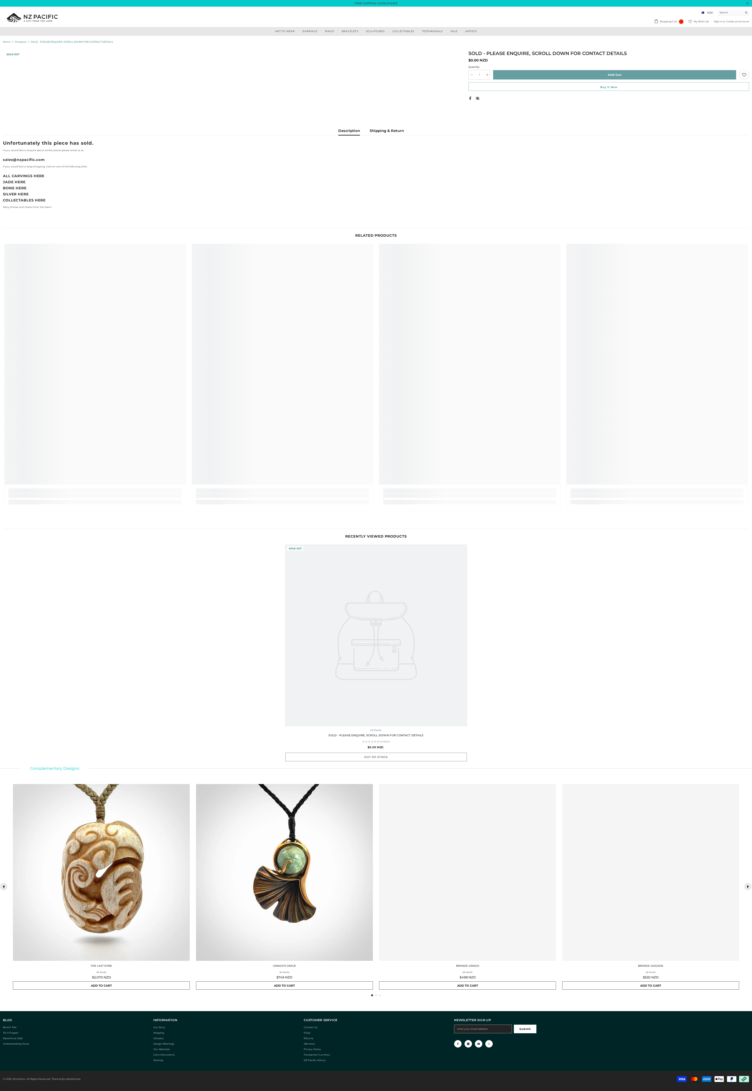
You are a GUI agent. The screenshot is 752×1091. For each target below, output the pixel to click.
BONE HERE (15, 188)
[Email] (477, 98)
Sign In (718, 21)
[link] (95, 496)
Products (20, 41)
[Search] (733, 13)
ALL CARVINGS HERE (23, 176)
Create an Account (737, 21)
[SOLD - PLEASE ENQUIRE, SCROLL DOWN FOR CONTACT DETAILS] (376, 635)
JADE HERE (14, 182)
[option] (376, 655)
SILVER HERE (16, 194)
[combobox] (730, 12)
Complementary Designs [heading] (54, 768)
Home (7, 41)
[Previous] (3, 886)
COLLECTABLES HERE (24, 200)
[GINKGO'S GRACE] (284, 872)
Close (747, 3)
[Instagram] (468, 1044)
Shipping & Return (387, 131)
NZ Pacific (375, 730)
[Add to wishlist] (744, 75)
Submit (525, 1029)
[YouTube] (478, 1044)
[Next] (748, 886)
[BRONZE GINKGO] (467, 872)
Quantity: (474, 66)
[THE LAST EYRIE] (101, 872)
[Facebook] (470, 98)
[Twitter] (489, 1044)
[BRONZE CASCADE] (650, 872)
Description (349, 131)
